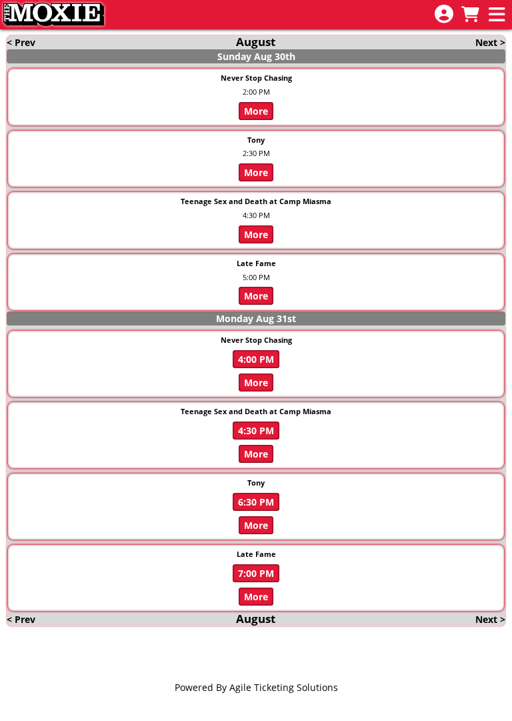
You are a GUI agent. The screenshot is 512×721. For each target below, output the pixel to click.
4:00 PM (256, 359)
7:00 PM (256, 573)
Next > (490, 42)
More (256, 111)
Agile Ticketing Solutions (283, 687)
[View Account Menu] (444, 14)
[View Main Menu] (496, 15)
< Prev (21, 42)
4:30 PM (256, 430)
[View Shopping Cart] (470, 15)
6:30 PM (256, 502)
